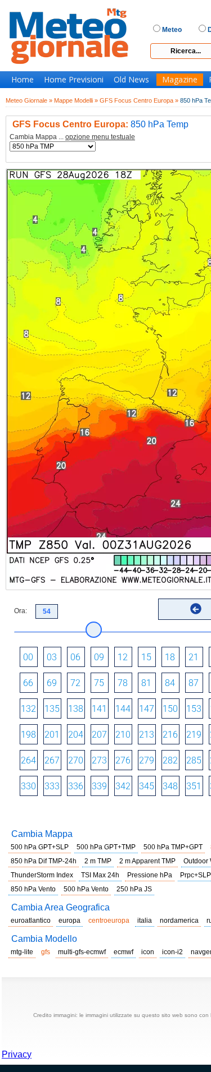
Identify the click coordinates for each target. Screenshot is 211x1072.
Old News (131, 80)
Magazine (179, 80)
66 (28, 683)
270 (75, 760)
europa (69, 920)
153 (193, 708)
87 (193, 683)
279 (146, 760)
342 (123, 786)
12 (123, 657)
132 (28, 708)
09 (99, 657)
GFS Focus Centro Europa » (139, 100)
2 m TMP (97, 861)
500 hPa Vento (86, 889)
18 (170, 657)
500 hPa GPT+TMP (106, 847)
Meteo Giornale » (29, 100)
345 (146, 786)
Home (22, 80)
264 (28, 760)
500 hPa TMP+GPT (173, 847)
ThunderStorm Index (42, 875)
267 (52, 760)
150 (170, 708)
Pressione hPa (149, 875)
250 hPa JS (134, 889)
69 (52, 683)
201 (52, 734)
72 (75, 683)
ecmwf (123, 952)
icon (147, 952)
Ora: (20, 611)
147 (146, 708)
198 (28, 734)
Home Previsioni (74, 80)
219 (193, 734)
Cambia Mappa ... (72, 137)
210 (123, 734)
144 (123, 708)
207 (99, 734)
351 (193, 786)
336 (75, 786)
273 (99, 760)
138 (75, 708)
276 (123, 760)
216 (170, 734)
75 (99, 683)
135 (52, 708)
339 (99, 786)
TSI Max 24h (100, 875)
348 (170, 786)
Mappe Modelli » (76, 100)
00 (28, 657)
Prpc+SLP (195, 875)
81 (146, 683)
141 (99, 708)
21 (193, 657)
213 (146, 734)
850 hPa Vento (33, 889)
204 (75, 734)
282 (170, 760)
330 (28, 786)
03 (52, 657)
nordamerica (179, 920)
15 (146, 657)
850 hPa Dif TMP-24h (44, 861)
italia (144, 920)
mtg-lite (22, 952)
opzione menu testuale (100, 137)
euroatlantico (31, 920)
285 (193, 760)
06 (75, 657)
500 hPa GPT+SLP (40, 847)
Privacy (17, 1054)
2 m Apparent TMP (147, 861)
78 (123, 683)
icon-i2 (172, 952)
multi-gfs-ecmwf (82, 952)
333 (52, 786)
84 (170, 683)
